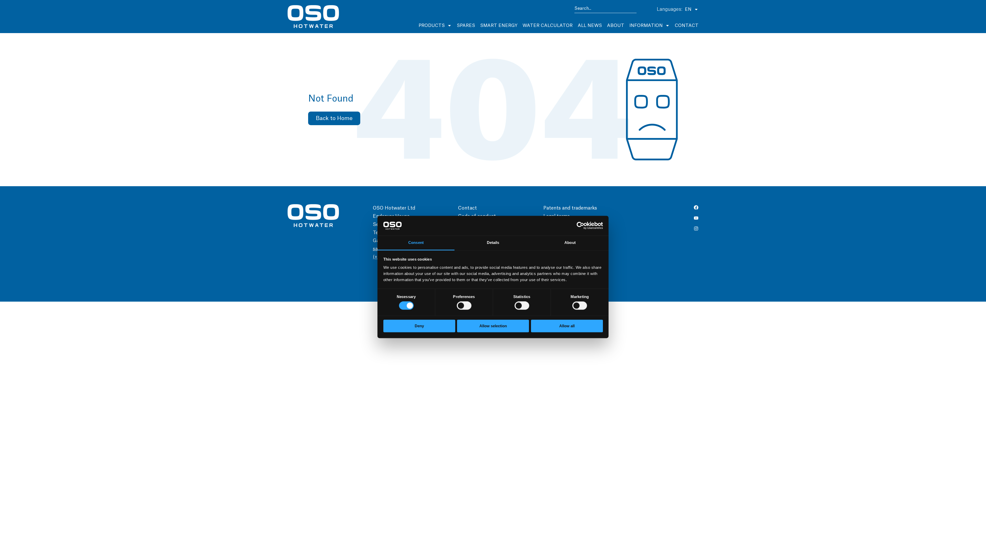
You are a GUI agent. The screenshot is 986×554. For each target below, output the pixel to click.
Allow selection (493, 326)
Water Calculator (548, 25)
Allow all (567, 326)
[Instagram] (696, 228)
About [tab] (570, 242)
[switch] (464, 306)
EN (688, 9)
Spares (466, 25)
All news (590, 25)
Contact (686, 25)
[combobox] (605, 9)
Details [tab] (493, 242)
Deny (419, 326)
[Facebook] (696, 207)
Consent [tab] (416, 242)
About (615, 25)
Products (432, 25)
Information (646, 25)
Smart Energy (498, 25)
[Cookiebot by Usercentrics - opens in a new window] (580, 226)
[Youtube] (696, 218)
